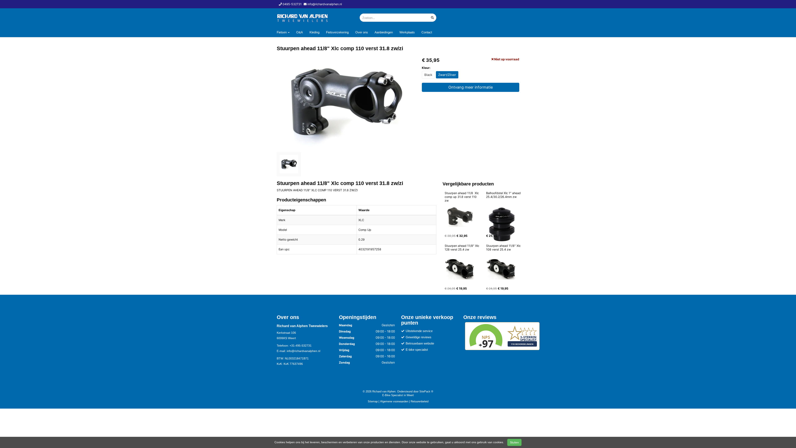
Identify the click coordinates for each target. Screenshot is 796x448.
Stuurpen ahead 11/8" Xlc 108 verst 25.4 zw (504, 247)
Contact (426, 32)
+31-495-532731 (301, 345)
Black (428, 75)
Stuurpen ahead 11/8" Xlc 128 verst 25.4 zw (462, 247)
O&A (299, 32)
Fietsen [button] (282, 32)
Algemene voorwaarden (394, 401)
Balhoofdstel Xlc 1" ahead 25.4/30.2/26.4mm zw (504, 194)
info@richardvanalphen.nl (303, 351)
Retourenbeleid (419, 401)
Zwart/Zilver (447, 75)
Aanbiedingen (384, 32)
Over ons (361, 32)
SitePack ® (426, 391)
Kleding (314, 32)
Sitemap (373, 401)
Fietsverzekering (337, 32)
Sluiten (514, 442)
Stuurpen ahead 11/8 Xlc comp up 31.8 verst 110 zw (462, 196)
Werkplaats (407, 32)
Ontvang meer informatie (470, 87)
